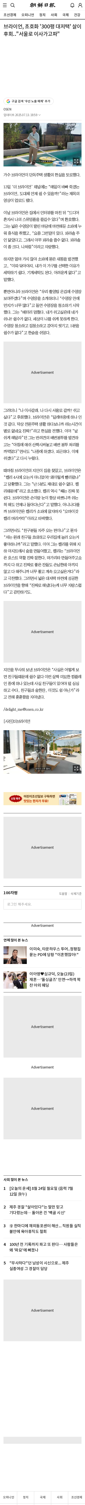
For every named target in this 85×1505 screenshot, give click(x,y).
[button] (4, 5)
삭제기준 (76, 894)
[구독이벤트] (42, 798)
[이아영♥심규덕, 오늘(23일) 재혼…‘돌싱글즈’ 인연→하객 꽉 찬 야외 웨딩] (15, 980)
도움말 (63, 894)
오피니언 (8, 1497)
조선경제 (76, 1497)
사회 (59, 1497)
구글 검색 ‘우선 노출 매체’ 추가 (31, 101)
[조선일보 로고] (42, 5)
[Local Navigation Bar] (4, 5)
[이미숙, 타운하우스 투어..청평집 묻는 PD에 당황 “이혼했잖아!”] (15, 955)
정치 (25, 1497)
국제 (42, 1497)
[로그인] (80, 5)
